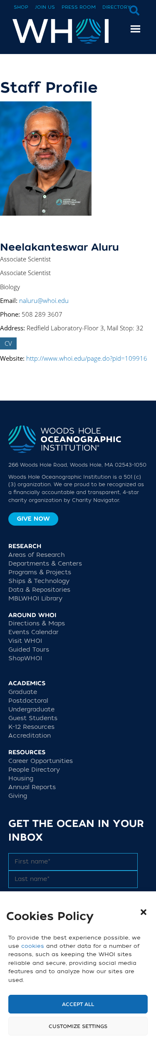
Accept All (78, 1004)
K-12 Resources (31, 727)
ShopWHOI (25, 658)
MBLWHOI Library (35, 599)
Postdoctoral (28, 701)
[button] (143, 912)
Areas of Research (36, 555)
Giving (17, 796)
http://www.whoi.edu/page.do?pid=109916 (86, 358)
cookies (32, 946)
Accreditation (29, 736)
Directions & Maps (36, 623)
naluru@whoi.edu (44, 300)
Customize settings (78, 1026)
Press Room (79, 7)
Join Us (45, 7)
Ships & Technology (38, 581)
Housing (20, 778)
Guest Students (32, 718)
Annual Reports (32, 787)
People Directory (34, 770)
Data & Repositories (39, 590)
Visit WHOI (25, 641)
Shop (21, 7)
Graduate (22, 692)
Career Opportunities (40, 761)
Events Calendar (33, 632)
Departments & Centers (45, 564)
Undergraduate (31, 709)
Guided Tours (28, 650)
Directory (116, 7)
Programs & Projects (39, 572)
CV (8, 343)
